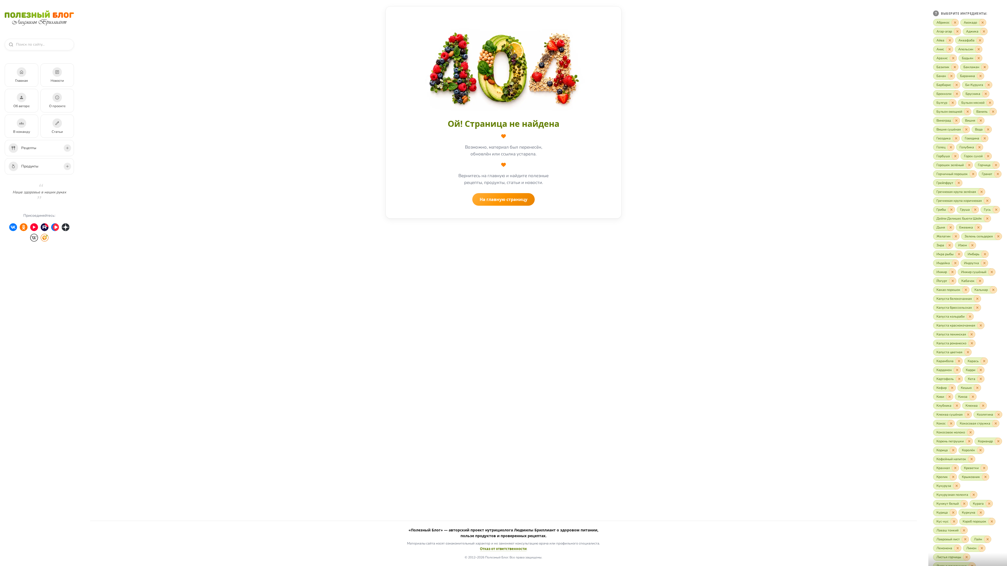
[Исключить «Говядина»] (984, 138)
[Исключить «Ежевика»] (978, 227)
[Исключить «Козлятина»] (998, 414)
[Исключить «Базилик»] (954, 67)
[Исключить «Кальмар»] (993, 289)
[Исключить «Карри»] (980, 370)
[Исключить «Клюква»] (983, 405)
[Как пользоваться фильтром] (936, 13)
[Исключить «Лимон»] (981, 548)
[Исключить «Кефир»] (952, 387)
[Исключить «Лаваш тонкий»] (964, 530)
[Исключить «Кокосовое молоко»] (970, 432)
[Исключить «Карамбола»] (959, 361)
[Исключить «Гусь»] (996, 209)
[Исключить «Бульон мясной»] (990, 102)
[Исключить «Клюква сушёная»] (968, 414)
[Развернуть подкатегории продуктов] (67, 166)
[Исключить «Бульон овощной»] (967, 111)
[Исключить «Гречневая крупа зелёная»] (981, 191)
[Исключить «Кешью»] (977, 387)
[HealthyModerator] (45, 238)
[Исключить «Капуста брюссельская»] (977, 307)
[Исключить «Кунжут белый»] (964, 503)
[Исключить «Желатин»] (956, 236)
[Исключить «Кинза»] (973, 396)
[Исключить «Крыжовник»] (985, 477)
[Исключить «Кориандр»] (998, 441)
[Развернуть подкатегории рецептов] (67, 148)
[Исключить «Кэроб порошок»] (991, 521)
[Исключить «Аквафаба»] (980, 40)
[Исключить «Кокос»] (951, 423)
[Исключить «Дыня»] (950, 227)
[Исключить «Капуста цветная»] (968, 352)
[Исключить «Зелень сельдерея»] (998, 236)
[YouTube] (34, 227)
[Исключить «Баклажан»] (984, 67)
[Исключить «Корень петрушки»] (969, 441)
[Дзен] (65, 227)
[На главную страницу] (503, 68)
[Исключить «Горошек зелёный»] (969, 165)
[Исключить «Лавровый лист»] (965, 539)
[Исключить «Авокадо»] (982, 22)
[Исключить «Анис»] (949, 49)
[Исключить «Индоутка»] (984, 263)
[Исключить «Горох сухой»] (988, 156)
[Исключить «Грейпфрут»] (958, 183)
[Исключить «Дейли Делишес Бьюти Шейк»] (987, 218)
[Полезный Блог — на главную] (39, 18)
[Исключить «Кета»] (980, 379)
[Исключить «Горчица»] (996, 165)
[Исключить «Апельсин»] (978, 49)
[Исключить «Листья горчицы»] (966, 557)
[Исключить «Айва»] (950, 40)
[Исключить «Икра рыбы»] (959, 254)
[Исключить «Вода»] (988, 129)
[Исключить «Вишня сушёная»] (966, 129)
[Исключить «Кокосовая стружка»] (995, 423)
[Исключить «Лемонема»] (957, 548)
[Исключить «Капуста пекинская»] (971, 334)
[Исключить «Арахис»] (953, 58)
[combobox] (41, 44)
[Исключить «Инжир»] (952, 272)
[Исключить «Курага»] (989, 503)
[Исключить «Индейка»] (955, 263)
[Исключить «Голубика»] (979, 147)
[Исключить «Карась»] (984, 361)
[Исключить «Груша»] (975, 209)
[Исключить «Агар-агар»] (957, 31)
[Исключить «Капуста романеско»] (972, 343)
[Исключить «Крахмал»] (955, 468)
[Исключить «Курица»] (953, 512)
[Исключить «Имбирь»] (985, 254)
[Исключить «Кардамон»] (957, 370)
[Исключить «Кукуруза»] (956, 485)
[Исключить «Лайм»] (987, 539)
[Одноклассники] (24, 227)
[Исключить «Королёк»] (980, 450)
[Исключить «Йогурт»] (952, 281)
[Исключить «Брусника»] (985, 93)
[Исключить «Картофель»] (959, 379)
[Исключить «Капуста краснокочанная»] (980, 325)
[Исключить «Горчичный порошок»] (973, 174)
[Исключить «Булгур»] (952, 102)
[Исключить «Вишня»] (980, 120)
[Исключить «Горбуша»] (955, 156)
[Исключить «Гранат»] (997, 174)
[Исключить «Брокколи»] (957, 93)
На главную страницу (503, 199)
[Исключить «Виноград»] (956, 120)
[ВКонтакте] (13, 227)
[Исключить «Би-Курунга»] (988, 85)
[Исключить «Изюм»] (972, 245)
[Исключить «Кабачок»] (980, 281)
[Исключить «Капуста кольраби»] (970, 316)
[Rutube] (45, 227)
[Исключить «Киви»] (949, 396)
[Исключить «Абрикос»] (955, 22)
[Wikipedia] (34, 238)
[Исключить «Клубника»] (957, 405)
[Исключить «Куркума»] (980, 512)
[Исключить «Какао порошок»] (965, 289)
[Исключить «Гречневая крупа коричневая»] (987, 200)
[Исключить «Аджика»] (984, 31)
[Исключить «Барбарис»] (956, 85)
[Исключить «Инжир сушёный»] (991, 272)
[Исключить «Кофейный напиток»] (971, 459)
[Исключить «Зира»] (949, 245)
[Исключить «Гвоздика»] (956, 138)
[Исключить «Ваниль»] (993, 111)
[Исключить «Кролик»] (953, 477)
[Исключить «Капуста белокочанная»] (977, 298)
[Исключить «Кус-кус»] (954, 521)
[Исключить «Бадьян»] (978, 58)
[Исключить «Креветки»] (984, 468)
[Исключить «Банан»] (951, 76)
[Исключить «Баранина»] (980, 76)
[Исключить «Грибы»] (951, 209)
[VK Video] (55, 227)
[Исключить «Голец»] (951, 147)
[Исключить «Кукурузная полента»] (973, 494)
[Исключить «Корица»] (953, 450)
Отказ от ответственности (503, 548)
